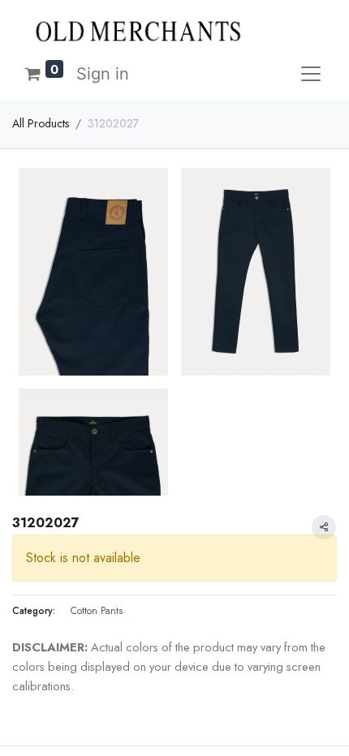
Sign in (102, 74)
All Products (40, 123)
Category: (33, 611)
